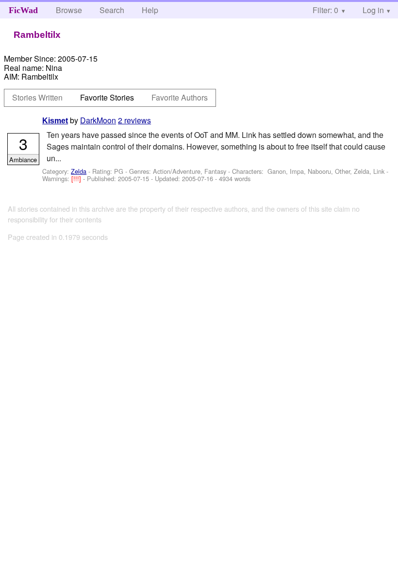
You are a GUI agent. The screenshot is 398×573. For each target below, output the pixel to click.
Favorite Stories (107, 97)
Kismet (55, 121)
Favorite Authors (179, 97)
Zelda (78, 171)
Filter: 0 (325, 10)
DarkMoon (98, 120)
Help (150, 10)
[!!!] (77, 178)
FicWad (23, 10)
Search (112, 10)
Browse (69, 10)
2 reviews (134, 120)
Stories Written (37, 97)
